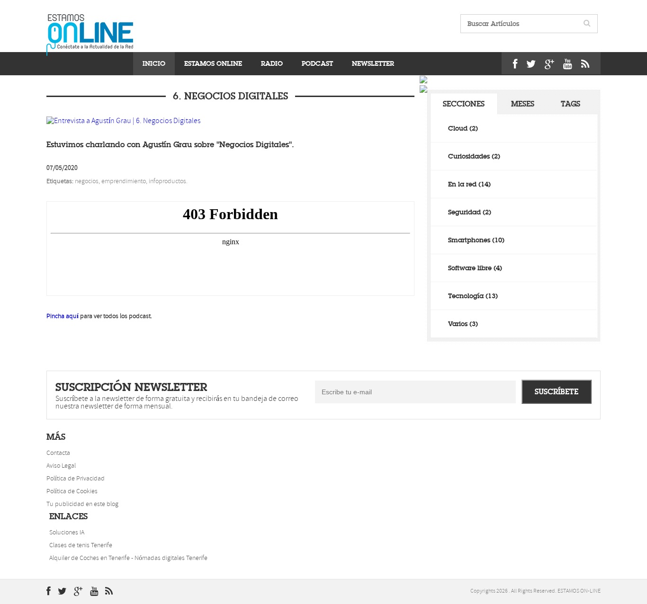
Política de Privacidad (75, 478)
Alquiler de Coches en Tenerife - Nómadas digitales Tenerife (128, 558)
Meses (522, 104)
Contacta (58, 453)
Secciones (464, 104)
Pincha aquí (62, 316)
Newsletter (373, 63)
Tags (570, 104)
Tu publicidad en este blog (82, 504)
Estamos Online (213, 63)
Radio (272, 63)
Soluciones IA (66, 532)
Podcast (317, 63)
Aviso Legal (61, 466)
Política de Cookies (72, 491)
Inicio (154, 63)
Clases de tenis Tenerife (80, 545)
